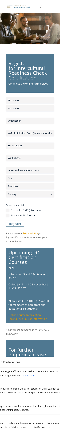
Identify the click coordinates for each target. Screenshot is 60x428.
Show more (29, 375)
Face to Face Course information (27, 319)
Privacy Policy (30, 233)
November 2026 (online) (23, 215)
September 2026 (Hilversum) (26, 210)
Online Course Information (24, 315)
